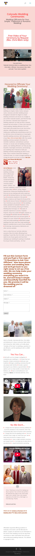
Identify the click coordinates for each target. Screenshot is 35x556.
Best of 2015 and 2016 (21, 513)
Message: (7, 302)
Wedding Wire (7, 513)
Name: (6, 291)
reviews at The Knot (17, 511)
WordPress (17, 553)
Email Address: (8, 295)
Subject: (6, 298)
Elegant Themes (17, 551)
